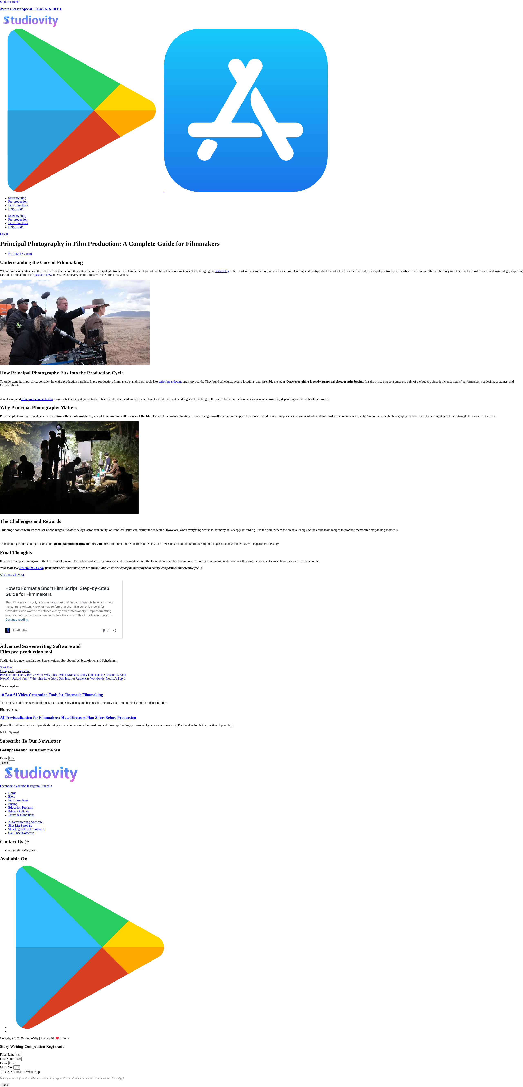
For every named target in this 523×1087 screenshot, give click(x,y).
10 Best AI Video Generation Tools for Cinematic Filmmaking (51, 695)
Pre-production (17, 201)
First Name (7, 1054)
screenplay (222, 271)
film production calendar (37, 399)
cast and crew (43, 274)
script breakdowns (170, 381)
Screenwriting (17, 198)
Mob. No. (6, 1067)
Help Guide (15, 209)
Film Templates (18, 205)
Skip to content (9, 1)
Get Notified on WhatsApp (22, 1072)
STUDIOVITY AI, (31, 568)
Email (4, 758)
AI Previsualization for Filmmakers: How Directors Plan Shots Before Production (68, 717)
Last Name (7, 1058)
